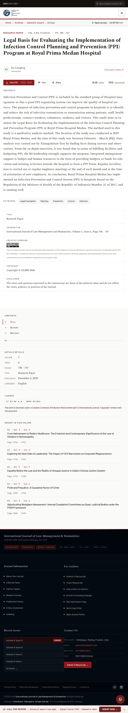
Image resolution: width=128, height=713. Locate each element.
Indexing (10, 614)
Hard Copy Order (74, 608)
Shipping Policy (69, 687)
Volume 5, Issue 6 (35, 22)
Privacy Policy (10, 687)
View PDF (21, 82)
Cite (44, 82)
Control (71, 201)
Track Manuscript (74, 582)
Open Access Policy (75, 614)
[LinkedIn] (121, 687)
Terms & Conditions (50, 687)
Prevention (58, 201)
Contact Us (84, 687)
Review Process (13, 595)
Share (58, 82)
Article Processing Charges (79, 595)
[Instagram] (114, 687)
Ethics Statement (14, 608)
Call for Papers (13, 589)
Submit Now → (110, 709)
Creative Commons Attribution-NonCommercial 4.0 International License (65, 407)
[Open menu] (122, 13)
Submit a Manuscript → (77, 665)
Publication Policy (14, 601)
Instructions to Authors (77, 589)
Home (8, 22)
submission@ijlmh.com (86, 645)
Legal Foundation (28, 201)
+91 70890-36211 (82, 650)
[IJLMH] (11, 13)
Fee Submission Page (76, 601)
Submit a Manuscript (76, 576)
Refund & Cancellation (29, 687)
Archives (19, 22)
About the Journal (15, 576)
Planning (44, 201)
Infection (84, 201)
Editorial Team (13, 582)
